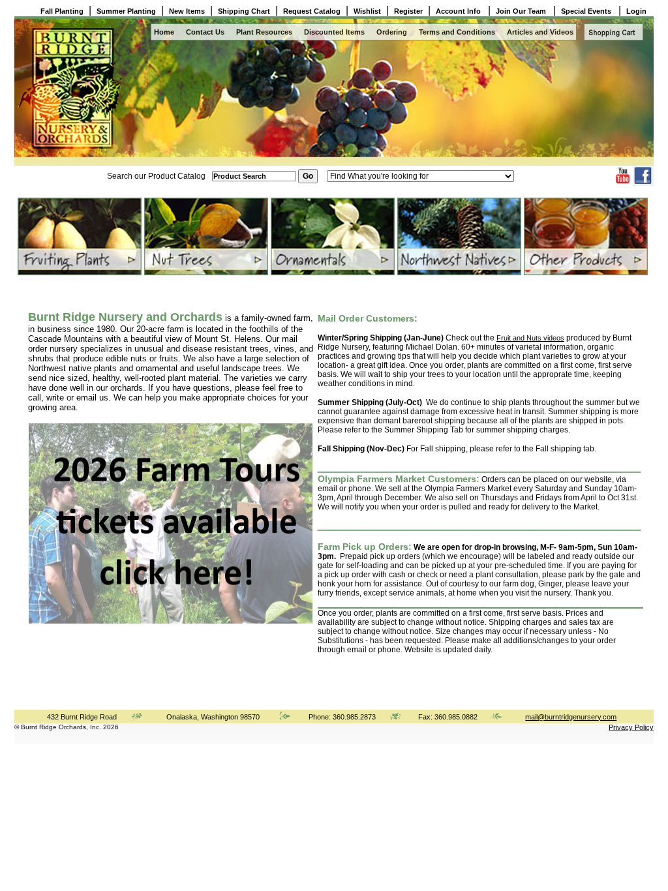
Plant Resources (264, 32)
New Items (187, 11)
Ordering (391, 32)
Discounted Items (334, 32)
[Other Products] (585, 236)
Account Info (459, 11)
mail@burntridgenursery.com (570, 717)
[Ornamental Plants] (332, 236)
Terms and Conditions (457, 32)
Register (408, 11)
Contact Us (205, 32)
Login (636, 11)
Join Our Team (522, 11)
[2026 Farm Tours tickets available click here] (170, 621)
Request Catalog (312, 11)
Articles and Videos (540, 32)
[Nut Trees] (205, 236)
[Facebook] (643, 183)
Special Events (587, 11)
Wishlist (367, 11)
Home (164, 32)
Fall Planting (62, 11)
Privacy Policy (631, 727)
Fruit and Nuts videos (530, 338)
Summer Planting (126, 11)
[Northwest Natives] (458, 236)
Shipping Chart (244, 11)
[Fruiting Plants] (79, 236)
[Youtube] (623, 183)
